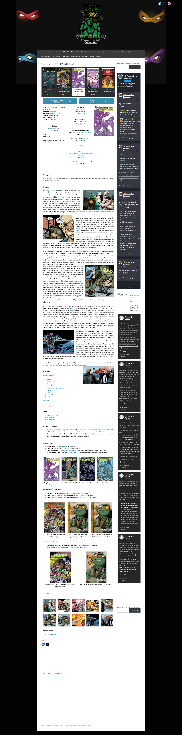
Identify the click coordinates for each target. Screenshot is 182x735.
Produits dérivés (127, 52)
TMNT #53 (63, 89)
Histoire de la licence (47, 52)
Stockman (73, 310)
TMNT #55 (93, 89)
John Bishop (50, 417)
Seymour (111, 224)
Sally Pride (50, 394)
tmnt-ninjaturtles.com (53, 634)
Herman (78, 237)
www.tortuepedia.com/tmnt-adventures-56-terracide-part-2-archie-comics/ (128, 346)
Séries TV (66, 52)
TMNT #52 (49, 89)
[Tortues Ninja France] (122, 294)
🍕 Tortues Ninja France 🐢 (128, 96)
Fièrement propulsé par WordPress (52, 726)
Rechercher (135, 67)
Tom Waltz (61, 107)
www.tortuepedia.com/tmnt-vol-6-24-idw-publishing (128, 438)
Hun (53, 201)
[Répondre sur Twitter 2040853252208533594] (120, 253)
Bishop (49, 365)
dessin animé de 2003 (95, 432)
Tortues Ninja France (129, 318)
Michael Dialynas (55, 113)
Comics (58, 52)
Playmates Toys (95, 52)
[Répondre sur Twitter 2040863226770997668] (120, 185)
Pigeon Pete (79, 228)
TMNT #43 (66, 277)
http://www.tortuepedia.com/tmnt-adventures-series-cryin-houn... (129, 177)
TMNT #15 (109, 356)
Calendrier (85, 56)
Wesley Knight (96, 363)
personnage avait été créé (76, 432)
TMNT (74, 132)
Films (73, 52)
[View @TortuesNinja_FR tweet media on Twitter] (129, 272)
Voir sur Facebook (124, 354)
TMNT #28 (58, 277)
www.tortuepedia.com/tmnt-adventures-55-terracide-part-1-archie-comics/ (128, 569)
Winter (88, 245)
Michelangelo (47, 191)
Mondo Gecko (51, 386)
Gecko (78, 230)
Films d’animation (82, 52)
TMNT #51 (109, 430)
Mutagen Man (51, 388)
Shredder (80, 434)
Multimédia (65, 56)
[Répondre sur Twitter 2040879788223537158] (120, 138)
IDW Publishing (53, 128)
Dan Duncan (80, 495)
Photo (124, 351)
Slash (88, 222)
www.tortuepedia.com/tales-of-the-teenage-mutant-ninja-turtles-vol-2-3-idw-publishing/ (129, 451)
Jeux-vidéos (56, 56)
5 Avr (124, 99)
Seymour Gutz (60, 388)
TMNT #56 (108, 89)
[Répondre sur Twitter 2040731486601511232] (120, 278)
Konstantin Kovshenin (84, 726)
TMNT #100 (50, 432)
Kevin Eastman (52, 107)
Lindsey (80, 285)
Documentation (75, 56)
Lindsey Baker (51, 382)
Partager (123, 356)
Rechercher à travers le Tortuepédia (128, 64)
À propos (98, 56)
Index (92, 56)
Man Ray (109, 235)
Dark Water (46, 400)
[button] (51, 471)
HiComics (52, 130)
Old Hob (59, 197)
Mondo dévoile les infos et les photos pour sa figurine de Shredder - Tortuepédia (129, 505)
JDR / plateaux (46, 56)
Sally (98, 218)
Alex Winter (50, 405)
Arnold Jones (50, 415)
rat (58, 264)
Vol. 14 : (83, 132)
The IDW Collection (57, 495)
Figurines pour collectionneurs (111, 52)
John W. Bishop (60, 432)
